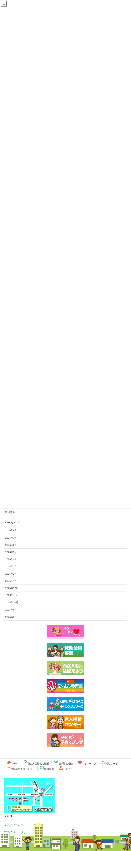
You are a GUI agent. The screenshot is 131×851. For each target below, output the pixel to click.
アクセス (68, 768)
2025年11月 (11, 595)
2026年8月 (11, 530)
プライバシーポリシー (17, 832)
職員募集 (10, 512)
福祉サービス (113, 763)
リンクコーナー (13, 824)
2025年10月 (11, 602)
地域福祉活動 (65, 763)
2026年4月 (11, 559)
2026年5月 (11, 552)
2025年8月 (11, 617)
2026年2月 (11, 573)
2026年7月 (11, 537)
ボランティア (89, 763)
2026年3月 (11, 566)
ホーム (14, 763)
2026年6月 (11, 545)
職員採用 (49, 768)
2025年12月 (11, 588)
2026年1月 (11, 581)
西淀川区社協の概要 (38, 763)
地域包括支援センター (23, 768)
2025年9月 (11, 609)
